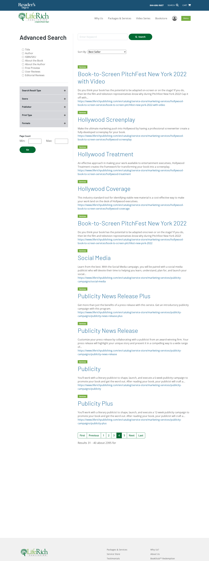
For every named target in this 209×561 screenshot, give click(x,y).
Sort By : (82, 52)
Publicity (89, 368)
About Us (155, 554)
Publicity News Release (108, 330)
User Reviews (32, 71)
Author (29, 53)
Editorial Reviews (35, 75)
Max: (49, 141)
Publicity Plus (95, 403)
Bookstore (161, 18)
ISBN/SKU (30, 57)
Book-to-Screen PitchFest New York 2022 (132, 223)
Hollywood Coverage (104, 188)
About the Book (34, 60)
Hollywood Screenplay (106, 119)
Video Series (143, 18)
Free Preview (32, 68)
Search (142, 36)
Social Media (94, 257)
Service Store (113, 554)
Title (27, 49)
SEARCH (171, 5)
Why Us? (154, 549)
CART (185, 5)
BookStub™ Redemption (162, 558)
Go (27, 149)
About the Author (35, 64)
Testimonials (113, 558)
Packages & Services (119, 18)
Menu (186, 18)
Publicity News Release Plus (114, 295)
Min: (22, 141)
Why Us (98, 18)
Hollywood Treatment (105, 154)
